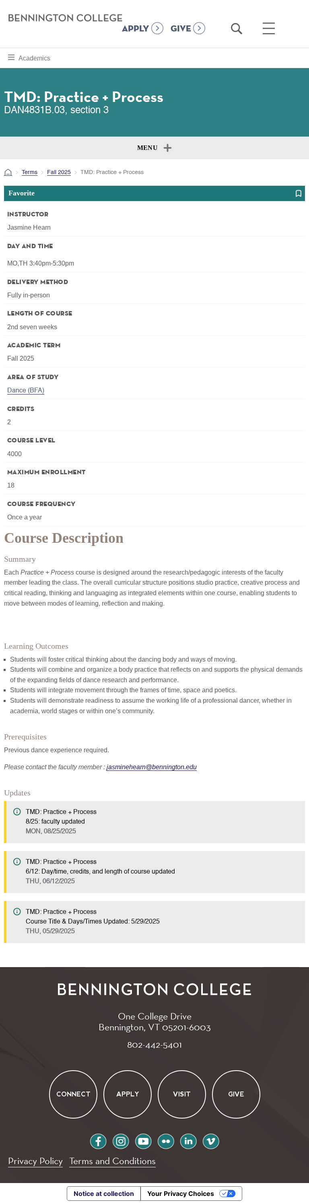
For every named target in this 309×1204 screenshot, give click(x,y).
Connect (73, 1094)
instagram (121, 1140)
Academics (34, 58)
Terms (29, 172)
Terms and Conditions (112, 1160)
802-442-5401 (154, 1044)
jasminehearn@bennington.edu (152, 767)
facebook (98, 1140)
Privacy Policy (35, 1160)
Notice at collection (104, 1193)
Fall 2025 (59, 172)
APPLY (135, 29)
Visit (182, 1094)
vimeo (211, 1140)
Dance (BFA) (25, 391)
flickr (166, 1140)
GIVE (181, 29)
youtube (143, 1140)
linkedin (188, 1140)
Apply (127, 1094)
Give (236, 1094)
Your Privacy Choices (180, 1193)
